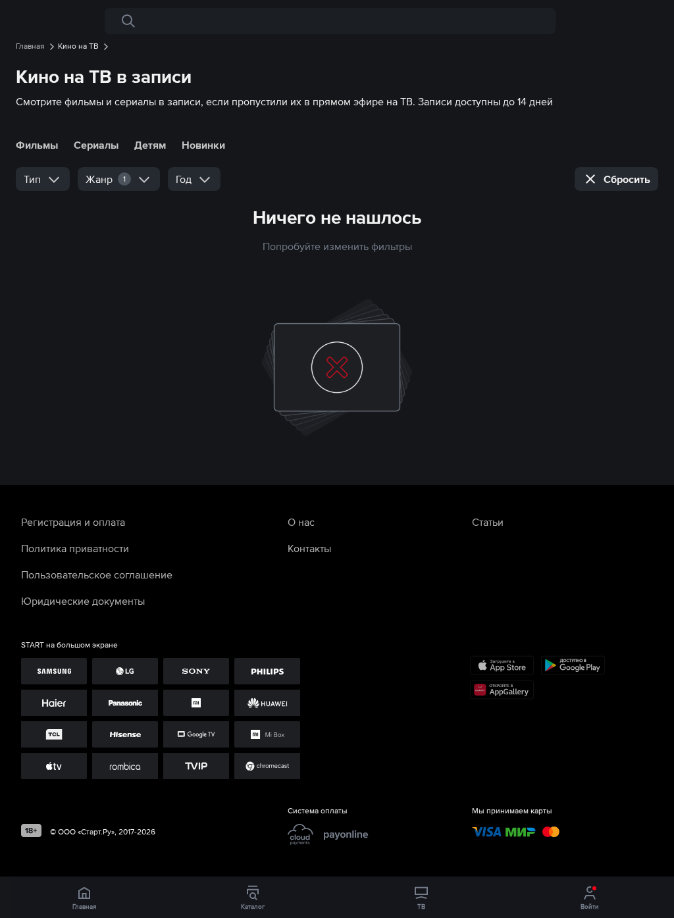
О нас (301, 522)
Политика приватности (75, 548)
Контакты (309, 548)
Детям (150, 145)
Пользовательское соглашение (96, 574)
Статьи (488, 522)
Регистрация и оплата (73, 522)
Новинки (203, 145)
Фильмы (37, 145)
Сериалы (96, 145)
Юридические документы (83, 601)
